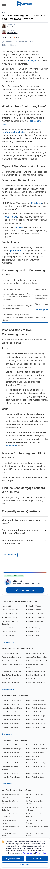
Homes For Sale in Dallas (35, 777)
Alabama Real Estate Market (12, 657)
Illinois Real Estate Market (11, 683)
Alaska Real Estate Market (35, 653)
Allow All (37, 859)
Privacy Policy (41, 853)
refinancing (11, 446)
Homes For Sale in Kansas (35, 727)
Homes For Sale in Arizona (11, 704)
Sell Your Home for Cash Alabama (10, 796)
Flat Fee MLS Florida (9, 628)
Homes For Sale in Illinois (11, 723)
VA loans (19, 227)
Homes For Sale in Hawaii (11, 720)
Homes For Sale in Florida (11, 716)
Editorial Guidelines (9, 45)
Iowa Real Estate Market (10, 679)
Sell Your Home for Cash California (10, 809)
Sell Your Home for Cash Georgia (34, 822)
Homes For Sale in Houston (36, 745)
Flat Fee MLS (6, 606)
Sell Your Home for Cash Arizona (10, 802)
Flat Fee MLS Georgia (34, 628)
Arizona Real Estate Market (11, 661)
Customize (25, 865)
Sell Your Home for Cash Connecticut (10, 815)
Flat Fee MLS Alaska (33, 606)
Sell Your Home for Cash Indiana (34, 834)
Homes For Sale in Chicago (11, 749)
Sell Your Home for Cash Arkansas (34, 802)
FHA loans (36, 203)
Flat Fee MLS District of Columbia (10, 623)
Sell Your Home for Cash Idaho (37, 827)
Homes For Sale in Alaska (35, 700)
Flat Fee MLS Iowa (32, 632)
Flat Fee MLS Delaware (34, 621)
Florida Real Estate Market (35, 671)
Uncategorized (10, 555)
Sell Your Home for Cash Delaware (34, 815)
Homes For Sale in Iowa (10, 727)
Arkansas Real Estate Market (36, 657)
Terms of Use (28, 853)
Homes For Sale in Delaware (36, 712)
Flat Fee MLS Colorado (10, 618)
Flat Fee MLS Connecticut (35, 618)
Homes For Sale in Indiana (35, 723)
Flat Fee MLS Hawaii (9, 632)
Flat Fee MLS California (34, 614)
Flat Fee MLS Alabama (10, 610)
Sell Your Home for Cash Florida (10, 822)
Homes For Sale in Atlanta (11, 753)
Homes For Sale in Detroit (11, 763)
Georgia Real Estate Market (11, 675)
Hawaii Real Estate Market (35, 675)
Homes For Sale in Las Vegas (36, 763)
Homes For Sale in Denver (11, 777)
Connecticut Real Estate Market (34, 666)
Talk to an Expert (26, 590)
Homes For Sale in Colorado (36, 708)
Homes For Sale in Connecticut (13, 712)
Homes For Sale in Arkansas (36, 704)
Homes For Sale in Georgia (35, 716)
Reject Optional (13, 859)
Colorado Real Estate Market (12, 665)
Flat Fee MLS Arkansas (34, 610)
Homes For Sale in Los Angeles (10, 768)
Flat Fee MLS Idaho (9, 636)
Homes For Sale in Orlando (35, 767)
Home (4, 13)
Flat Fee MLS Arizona (9, 614)
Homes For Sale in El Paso (35, 773)
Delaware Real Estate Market (12, 671)
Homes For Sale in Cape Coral (12, 756)
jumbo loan (16, 250)
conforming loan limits (13, 132)
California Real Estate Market (36, 661)
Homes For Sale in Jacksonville (32, 758)
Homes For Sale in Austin (10, 773)
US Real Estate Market (10, 653)
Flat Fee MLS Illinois (33, 636)
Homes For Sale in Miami (35, 753)
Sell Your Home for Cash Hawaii (10, 828)
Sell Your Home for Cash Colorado (34, 809)
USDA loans (11, 217)
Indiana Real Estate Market (35, 683)
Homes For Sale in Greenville (36, 749)
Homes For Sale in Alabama (11, 700)
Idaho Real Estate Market (35, 679)
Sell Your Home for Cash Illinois (10, 834)
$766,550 (32, 61)
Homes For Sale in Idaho (35, 720)
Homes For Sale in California (12, 708)
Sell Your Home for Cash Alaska (34, 796)
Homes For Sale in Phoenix (11, 745)
